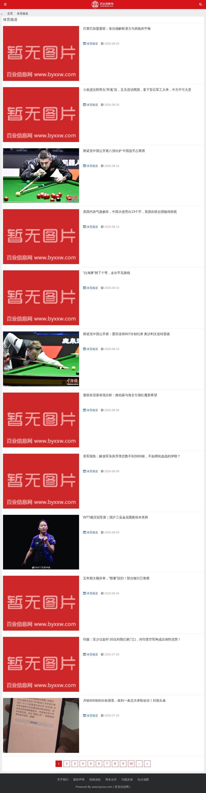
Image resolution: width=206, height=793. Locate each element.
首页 (10, 13)
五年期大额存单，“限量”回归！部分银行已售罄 (116, 578)
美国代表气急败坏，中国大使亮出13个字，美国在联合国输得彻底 (130, 211)
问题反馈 (127, 779)
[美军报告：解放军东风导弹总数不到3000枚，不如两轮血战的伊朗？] (41, 481)
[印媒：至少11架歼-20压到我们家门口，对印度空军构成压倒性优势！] (41, 664)
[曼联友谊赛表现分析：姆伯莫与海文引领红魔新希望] (41, 420)
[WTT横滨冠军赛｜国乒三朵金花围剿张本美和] (41, 542)
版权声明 (78, 779)
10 (131, 763)
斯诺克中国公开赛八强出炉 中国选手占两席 (114, 151)
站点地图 (143, 779)
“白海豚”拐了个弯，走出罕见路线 (106, 273)
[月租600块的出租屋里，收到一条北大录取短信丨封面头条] (41, 725)
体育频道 (22, 13)
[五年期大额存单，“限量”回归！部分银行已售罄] (41, 603)
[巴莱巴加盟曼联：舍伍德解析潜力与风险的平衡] (41, 53)
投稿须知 (95, 779)
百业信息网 (122, 786)
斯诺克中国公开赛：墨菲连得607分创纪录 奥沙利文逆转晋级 (126, 334)
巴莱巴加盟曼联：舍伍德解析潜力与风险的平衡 (117, 28)
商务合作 (111, 779)
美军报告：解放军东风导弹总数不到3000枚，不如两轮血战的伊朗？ (131, 456)
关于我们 (62, 779)
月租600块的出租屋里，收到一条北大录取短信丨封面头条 (124, 700)
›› (147, 763)
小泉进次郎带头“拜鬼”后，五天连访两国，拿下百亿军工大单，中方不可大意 (137, 89)
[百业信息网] (1, 13)
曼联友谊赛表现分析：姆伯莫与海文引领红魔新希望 (120, 395)
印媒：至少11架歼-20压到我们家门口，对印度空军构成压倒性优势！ (132, 639)
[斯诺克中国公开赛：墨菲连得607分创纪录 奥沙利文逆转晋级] (41, 358)
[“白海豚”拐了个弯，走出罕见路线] (41, 297)
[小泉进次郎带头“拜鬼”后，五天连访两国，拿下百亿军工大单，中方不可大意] (41, 114)
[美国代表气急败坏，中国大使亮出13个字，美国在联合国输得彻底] (41, 236)
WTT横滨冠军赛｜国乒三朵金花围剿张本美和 (115, 517)
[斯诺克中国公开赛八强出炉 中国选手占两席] (41, 175)
